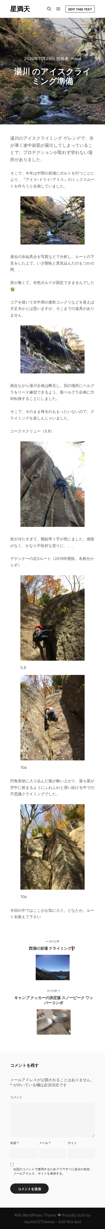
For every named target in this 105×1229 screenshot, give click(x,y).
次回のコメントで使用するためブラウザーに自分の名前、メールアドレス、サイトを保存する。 (53, 1171)
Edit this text (80, 9)
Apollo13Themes (39, 1221)
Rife (18, 1215)
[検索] (49, 9)
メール (44, 1143)
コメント (16, 1097)
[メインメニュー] (58, 9)
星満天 (20, 9)
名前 (14, 1143)
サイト (72, 1143)
